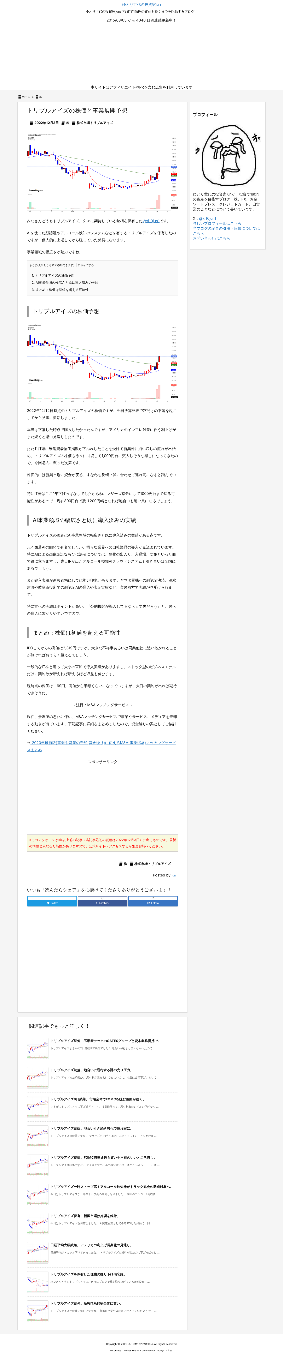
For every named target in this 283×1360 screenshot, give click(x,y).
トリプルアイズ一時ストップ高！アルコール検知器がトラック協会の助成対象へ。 (112, 1187)
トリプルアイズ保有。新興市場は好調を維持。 (85, 1216)
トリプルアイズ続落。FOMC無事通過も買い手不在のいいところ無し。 (104, 1157)
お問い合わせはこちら (211, 238)
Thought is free (164, 1350)
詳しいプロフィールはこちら (217, 223)
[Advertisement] (141, 54)
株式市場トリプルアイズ (95, 123)
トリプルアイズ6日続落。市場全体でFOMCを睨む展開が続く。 (98, 1099)
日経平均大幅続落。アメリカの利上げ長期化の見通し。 (92, 1245)
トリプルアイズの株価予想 (53, 275)
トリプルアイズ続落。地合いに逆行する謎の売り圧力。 (92, 1070)
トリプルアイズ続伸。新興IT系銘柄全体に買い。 (87, 1303)
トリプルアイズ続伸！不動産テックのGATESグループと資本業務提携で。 (106, 1041)
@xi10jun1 (151, 221)
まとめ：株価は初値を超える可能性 (60, 290)
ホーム (26, 96)
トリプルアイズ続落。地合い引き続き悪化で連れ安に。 (92, 1128)
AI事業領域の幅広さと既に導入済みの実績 (65, 282)
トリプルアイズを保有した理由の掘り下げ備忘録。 (89, 1274)
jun (174, 875)
